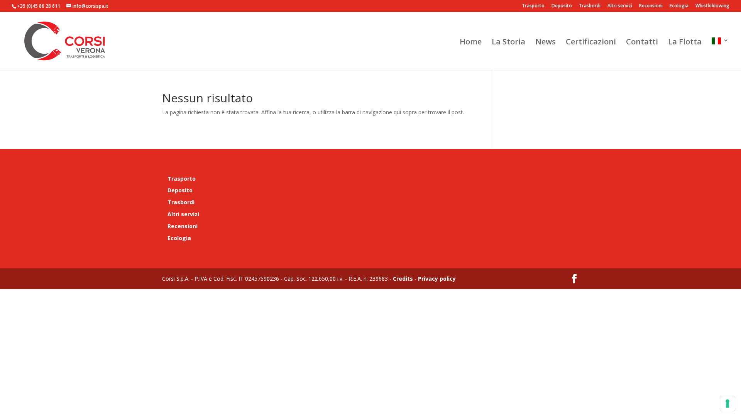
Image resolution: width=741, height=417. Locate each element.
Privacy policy (436, 278)
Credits (403, 278)
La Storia (508, 43)
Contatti (642, 43)
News (545, 43)
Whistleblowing (712, 6)
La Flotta (685, 43)
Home (471, 43)
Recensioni (651, 6)
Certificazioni (591, 43)
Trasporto (533, 6)
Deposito (562, 6)
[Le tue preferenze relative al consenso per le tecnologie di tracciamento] (727, 403)
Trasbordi (590, 6)
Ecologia (679, 6)
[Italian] (720, 53)
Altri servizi (619, 6)
